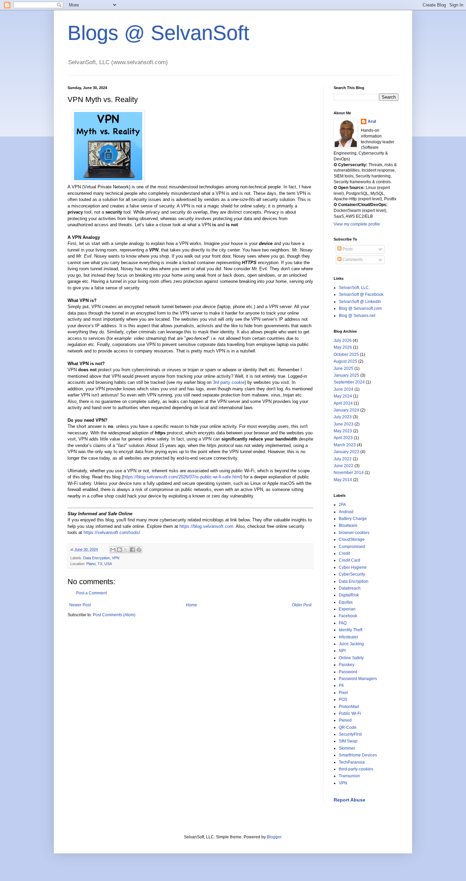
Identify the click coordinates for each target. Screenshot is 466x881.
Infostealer (348, 637)
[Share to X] (125, 549)
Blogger (274, 837)
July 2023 (343, 417)
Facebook (348, 615)
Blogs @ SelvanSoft (158, 32)
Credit (344, 553)
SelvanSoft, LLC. (354, 287)
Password (348, 671)
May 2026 (343, 347)
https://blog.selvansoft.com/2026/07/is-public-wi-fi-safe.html (182, 476)
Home (191, 605)
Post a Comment (91, 593)
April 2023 (343, 437)
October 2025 (346, 354)
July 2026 (343, 340)
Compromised (352, 546)
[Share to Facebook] (132, 549)
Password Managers (358, 678)
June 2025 (343, 368)
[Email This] (113, 549)
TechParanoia (352, 762)
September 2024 (349, 382)
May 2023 (343, 431)
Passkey (346, 664)
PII (341, 685)
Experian (347, 609)
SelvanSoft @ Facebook (361, 294)
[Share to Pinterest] (138, 549)
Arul (372, 121)
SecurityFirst (350, 734)
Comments (352, 259)
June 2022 (343, 465)
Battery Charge (353, 518)
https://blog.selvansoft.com (206, 526)
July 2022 (343, 459)
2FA (342, 504)
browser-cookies (354, 532)
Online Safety (351, 657)
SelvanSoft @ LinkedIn (360, 301)
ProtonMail (349, 706)
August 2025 (345, 361)
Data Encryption (96, 558)
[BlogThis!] (119, 549)
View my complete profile (357, 224)
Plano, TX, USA (99, 564)
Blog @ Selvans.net (357, 315)
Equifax (346, 602)
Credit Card (349, 560)
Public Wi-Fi (350, 713)
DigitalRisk (349, 595)
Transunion (349, 776)
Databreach (350, 588)
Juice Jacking (351, 643)
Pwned (345, 720)
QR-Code (347, 727)
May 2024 (343, 396)
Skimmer (347, 748)
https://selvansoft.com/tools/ (112, 532)
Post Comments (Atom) (114, 614)
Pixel (343, 692)
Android (346, 511)
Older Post (301, 605)
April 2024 (343, 403)
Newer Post (80, 605)
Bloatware (348, 525)
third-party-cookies (356, 769)
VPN (115, 558)
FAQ (343, 623)
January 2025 (346, 375)
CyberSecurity (352, 574)
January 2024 (346, 410)
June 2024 (343, 389)
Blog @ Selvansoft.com (360, 308)
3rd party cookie (229, 382)
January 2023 (346, 451)
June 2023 (343, 424)
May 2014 (343, 479)
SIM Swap (348, 741)
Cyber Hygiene (353, 567)
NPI (342, 650)
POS (343, 699)
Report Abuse (349, 800)
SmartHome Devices (358, 755)
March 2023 (345, 445)
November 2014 (349, 472)
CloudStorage (352, 539)
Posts (347, 249)
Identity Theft (350, 629)
